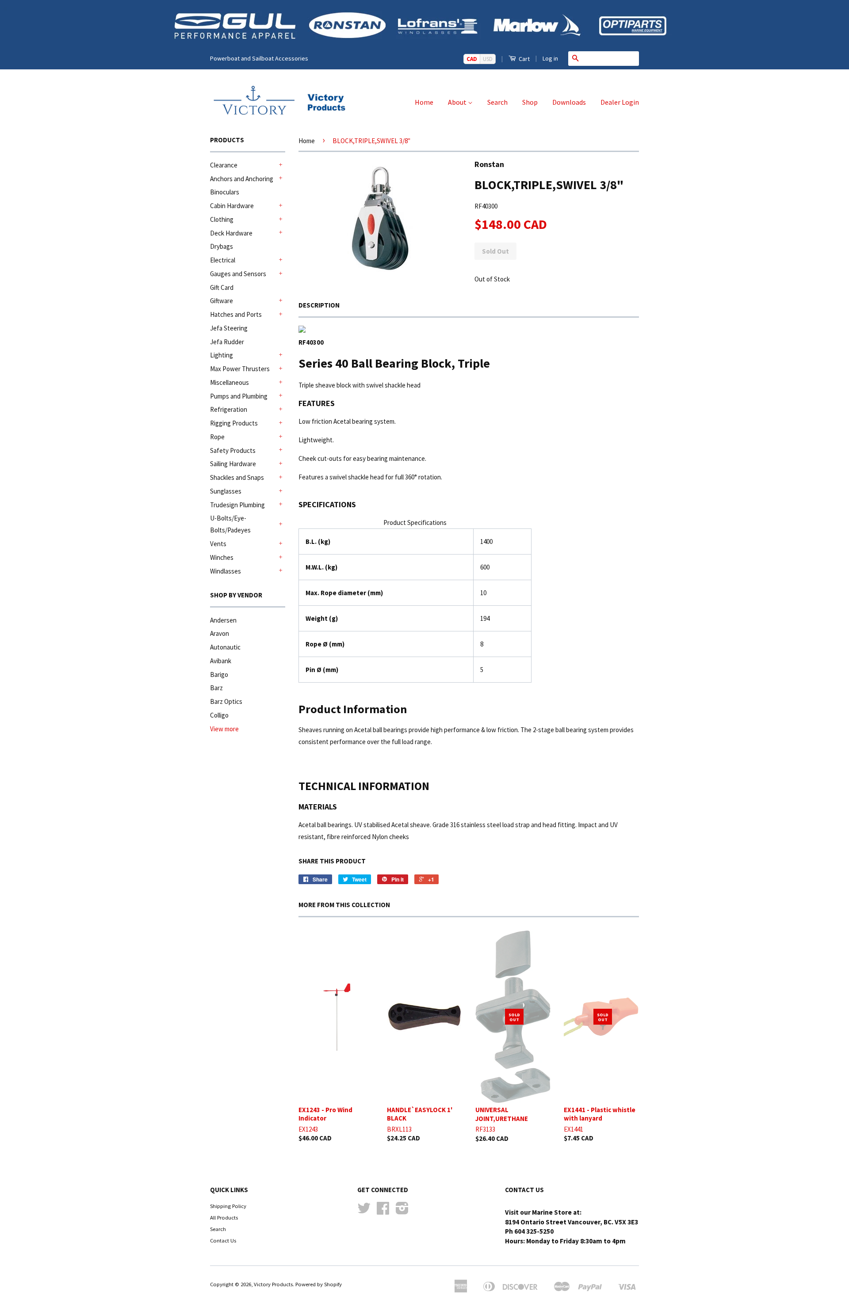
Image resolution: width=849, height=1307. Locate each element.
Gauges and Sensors (238, 274)
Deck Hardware (231, 233)
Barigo (219, 674)
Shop (530, 102)
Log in (550, 58)
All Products (224, 1217)
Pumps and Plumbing (239, 396)
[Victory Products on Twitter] (364, 1211)
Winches (221, 557)
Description (319, 305)
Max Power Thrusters (240, 369)
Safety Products (233, 450)
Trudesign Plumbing (237, 505)
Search (497, 102)
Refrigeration (228, 409)
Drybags (221, 246)
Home (424, 102)
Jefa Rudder (227, 342)
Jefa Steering (229, 328)
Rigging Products (234, 423)
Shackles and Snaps (237, 477)
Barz (216, 688)
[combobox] (610, 58)
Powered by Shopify (318, 1284)
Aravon (219, 633)
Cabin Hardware (232, 205)
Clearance (223, 165)
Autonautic (225, 647)
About (458, 102)
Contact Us (223, 1240)
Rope (217, 437)
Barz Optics (226, 701)
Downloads (569, 102)
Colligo (219, 715)
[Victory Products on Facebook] (383, 1211)
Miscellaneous (229, 382)
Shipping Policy (228, 1205)
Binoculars (224, 192)
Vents (218, 544)
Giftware (221, 300)
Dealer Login (619, 102)
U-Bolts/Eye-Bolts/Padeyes (230, 524)
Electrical (222, 260)
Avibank (220, 661)
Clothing (221, 219)
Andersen (223, 620)
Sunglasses (225, 491)
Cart (523, 59)
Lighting (221, 355)
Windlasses (225, 571)
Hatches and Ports (236, 314)
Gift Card (221, 287)
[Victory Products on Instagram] (402, 1211)
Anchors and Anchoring (241, 179)
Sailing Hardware (233, 464)
